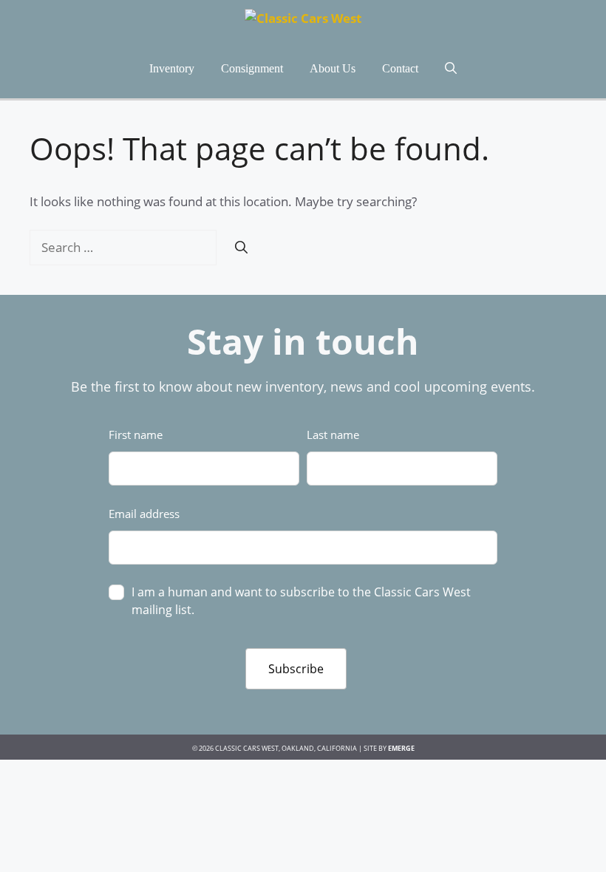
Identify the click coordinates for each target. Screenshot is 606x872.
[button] (451, 69)
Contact (400, 68)
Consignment (252, 68)
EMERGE (401, 748)
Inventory (171, 68)
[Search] (241, 247)
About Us (332, 68)
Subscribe (296, 669)
